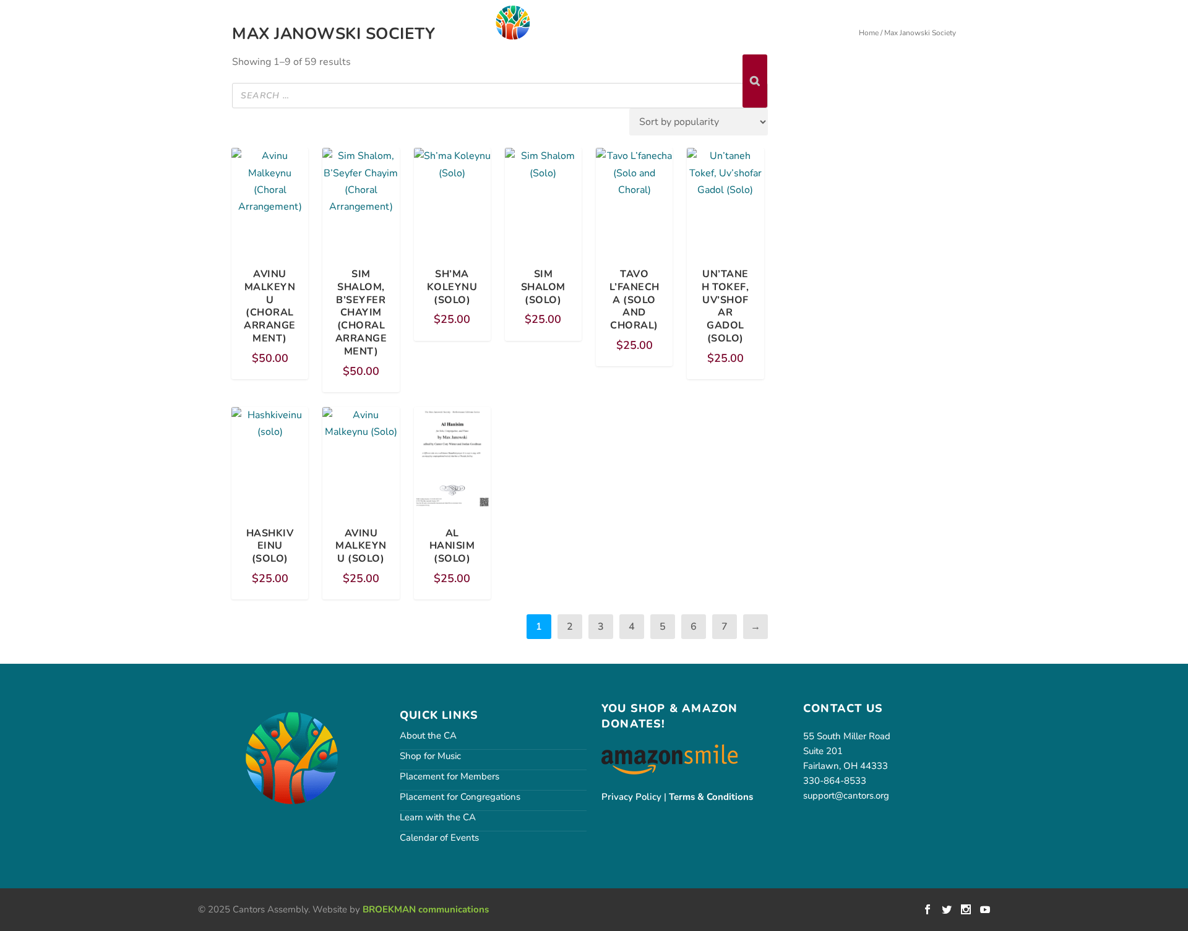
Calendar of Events (439, 837)
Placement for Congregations (460, 797)
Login (916, 20)
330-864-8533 (834, 780)
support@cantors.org (846, 795)
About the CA (428, 735)
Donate (963, 20)
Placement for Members (449, 776)
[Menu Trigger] (76, 21)
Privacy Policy (631, 797)
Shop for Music (430, 756)
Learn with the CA (438, 817)
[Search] (754, 81)
